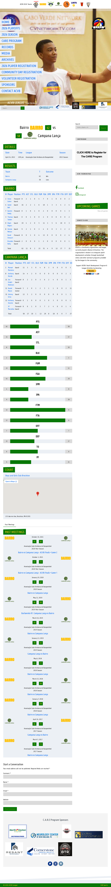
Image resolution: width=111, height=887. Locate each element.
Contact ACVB (11, 91)
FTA (62, 194)
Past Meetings (9, 525)
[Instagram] (61, 864)
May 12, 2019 (37, 598)
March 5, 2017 (37, 740)
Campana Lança (10, 180)
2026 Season (10, 34)
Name (5, 782)
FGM (40, 194)
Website (5, 800)
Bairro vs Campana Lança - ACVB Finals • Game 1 (37, 572)
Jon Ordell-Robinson (11, 282)
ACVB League (15, 102)
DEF (70, 194)
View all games (103, 211)
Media (6, 53)
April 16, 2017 (37, 719)
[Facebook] (55, 864)
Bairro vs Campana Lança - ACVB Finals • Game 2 (37, 552)
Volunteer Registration (18, 78)
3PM (49, 194)
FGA (44, 194)
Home (5, 22)
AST (27, 194)
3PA (53, 194)
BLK (36, 194)
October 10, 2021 (37, 537)
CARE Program (12, 41)
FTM (57, 194)
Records (7, 47)
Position (17, 194)
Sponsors (8, 84)
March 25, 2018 (37, 679)
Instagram (82, 195)
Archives (8, 59)
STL (31, 194)
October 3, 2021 (37, 557)
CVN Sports (104, 885)
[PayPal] (50, 864)
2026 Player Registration (19, 66)
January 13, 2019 (38, 638)
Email (5, 791)
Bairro (7, 176)
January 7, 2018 (37, 699)
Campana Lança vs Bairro (38, 653)
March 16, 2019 (37, 618)
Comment (7, 773)
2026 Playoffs (11, 28)
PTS (23, 194)
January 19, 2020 (38, 577)
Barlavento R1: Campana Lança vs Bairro (37, 613)
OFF (66, 194)
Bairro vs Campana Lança (38, 593)
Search (77, 124)
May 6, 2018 (38, 658)
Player (10, 194)
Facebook (81, 188)
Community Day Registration (22, 72)
